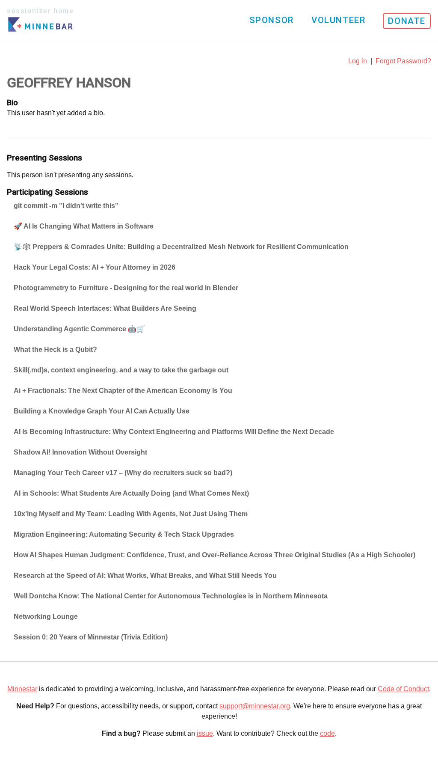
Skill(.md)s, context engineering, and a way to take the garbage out (121, 370)
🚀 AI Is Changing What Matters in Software (84, 226)
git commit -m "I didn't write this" (66, 205)
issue (205, 733)
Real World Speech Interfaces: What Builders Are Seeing (105, 308)
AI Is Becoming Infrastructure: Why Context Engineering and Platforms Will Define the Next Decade (174, 431)
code (327, 733)
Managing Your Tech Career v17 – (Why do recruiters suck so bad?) (123, 472)
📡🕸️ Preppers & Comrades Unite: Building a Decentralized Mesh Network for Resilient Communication (181, 246)
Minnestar (22, 689)
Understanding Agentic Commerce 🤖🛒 (79, 329)
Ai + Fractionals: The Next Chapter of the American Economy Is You (123, 390)
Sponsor (271, 20)
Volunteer (338, 20)
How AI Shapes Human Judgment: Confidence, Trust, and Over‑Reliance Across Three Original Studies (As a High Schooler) (214, 555)
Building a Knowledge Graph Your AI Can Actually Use (101, 411)
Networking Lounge (46, 616)
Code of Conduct (403, 689)
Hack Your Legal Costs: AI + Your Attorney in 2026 (94, 267)
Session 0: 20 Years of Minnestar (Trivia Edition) (91, 637)
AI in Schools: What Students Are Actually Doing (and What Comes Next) (131, 493)
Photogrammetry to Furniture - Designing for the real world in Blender (126, 287)
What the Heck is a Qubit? (55, 349)
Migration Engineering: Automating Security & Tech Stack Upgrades (124, 534)
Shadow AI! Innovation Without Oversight (80, 452)
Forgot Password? (403, 61)
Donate (407, 21)
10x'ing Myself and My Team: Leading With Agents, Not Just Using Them (131, 513)
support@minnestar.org (254, 706)
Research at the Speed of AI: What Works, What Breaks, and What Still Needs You (145, 575)
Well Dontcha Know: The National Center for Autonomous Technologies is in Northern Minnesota (171, 596)
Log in (357, 61)
